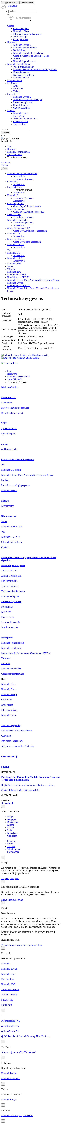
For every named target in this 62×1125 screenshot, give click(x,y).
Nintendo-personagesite (13, 565)
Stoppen (5, 878)
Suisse (10, 843)
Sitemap (5, 766)
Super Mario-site (9, 570)
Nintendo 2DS (14, 272)
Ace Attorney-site (9, 627)
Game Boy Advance (17, 209)
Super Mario (7, 999)
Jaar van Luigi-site (10, 586)
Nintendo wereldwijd (11, 648)
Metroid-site (7, 606)
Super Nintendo (14, 154)
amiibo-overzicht (9, 449)
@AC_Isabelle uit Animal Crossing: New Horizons (25, 1036)
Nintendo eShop (9, 694)
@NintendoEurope (10, 1026)
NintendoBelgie (8, 1073)
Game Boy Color (15, 203)
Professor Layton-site (11, 601)
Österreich (12, 835)
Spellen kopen (8, 433)
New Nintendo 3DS (16, 274)
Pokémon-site (7, 617)
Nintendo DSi (13, 252)
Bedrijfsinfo (7, 637)
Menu (4, 168)
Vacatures (5, 658)
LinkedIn (5, 663)
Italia (9, 830)
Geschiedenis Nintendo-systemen (17, 459)
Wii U (10, 266)
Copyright (6, 735)
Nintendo (5, 963)
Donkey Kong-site (10, 596)
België (10, 816)
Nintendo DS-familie (11, 469)
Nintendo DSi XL (15, 258)
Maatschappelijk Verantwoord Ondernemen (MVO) (25, 653)
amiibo (4, 444)
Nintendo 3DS (14, 263)
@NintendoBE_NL (10, 1020)
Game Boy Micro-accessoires (27, 241)
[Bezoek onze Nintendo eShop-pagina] (20, 357)
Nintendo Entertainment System (22, 173)
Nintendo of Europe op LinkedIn (17, 1115)
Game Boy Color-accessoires (27, 206)
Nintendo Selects (9, 490)
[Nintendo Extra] (9, 363)
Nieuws (5, 500)
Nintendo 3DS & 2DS (11, 526)
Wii (9, 250)
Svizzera (11, 846)
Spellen (5, 480)
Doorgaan (14, 878)
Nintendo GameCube (17, 220)
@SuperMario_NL (10, 1031)
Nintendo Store (8, 684)
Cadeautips (6, 699)
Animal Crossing (9, 994)
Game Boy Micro (15, 239)
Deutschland (13, 822)
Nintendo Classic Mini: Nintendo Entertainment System (33, 280)
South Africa (13, 852)
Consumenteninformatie (12, 673)
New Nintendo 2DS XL (18, 285)
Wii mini (11, 269)
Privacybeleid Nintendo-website (16, 730)
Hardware (12, 149)
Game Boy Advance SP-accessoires (30, 231)
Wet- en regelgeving (11, 725)
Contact (5, 547)
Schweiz (11, 841)
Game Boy (12, 181)
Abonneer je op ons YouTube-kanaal (18, 1052)
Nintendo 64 (13, 195)
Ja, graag (18, 900)
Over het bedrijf (9, 756)
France (10, 827)
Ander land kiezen (13, 785)
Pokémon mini (14, 214)
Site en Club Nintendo (11, 542)
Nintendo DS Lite (15, 244)
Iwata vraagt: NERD (11, 668)
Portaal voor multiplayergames (15, 485)
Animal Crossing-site (11, 575)
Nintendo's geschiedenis (18, 151)
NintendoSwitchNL (10, 1078)
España (10, 825)
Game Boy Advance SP (18, 228)
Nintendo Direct (9, 689)
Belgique (11, 819)
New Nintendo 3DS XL (18, 277)
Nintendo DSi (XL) (10, 537)
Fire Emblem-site (9, 581)
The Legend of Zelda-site (13, 591)
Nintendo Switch (15, 282)
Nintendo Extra (8, 715)
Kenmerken (6, 402)
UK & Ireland (13, 849)
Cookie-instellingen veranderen (40, 785)
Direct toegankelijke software (15, 408)
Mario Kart (6, 1005)
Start (9, 146)
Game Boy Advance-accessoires (28, 211)
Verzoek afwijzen (9, 945)
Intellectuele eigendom (12, 741)
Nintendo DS (13, 233)
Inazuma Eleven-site (10, 622)
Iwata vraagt (7, 704)
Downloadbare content (12, 413)
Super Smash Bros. (10, 989)
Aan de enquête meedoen (30, 945)
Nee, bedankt (7, 900)
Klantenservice (8, 516)
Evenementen (7, 506)
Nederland (12, 833)
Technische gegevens (23, 179)
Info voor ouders (9, 710)
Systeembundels (9, 428)
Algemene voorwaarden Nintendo (17, 746)
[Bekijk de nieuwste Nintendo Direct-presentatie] (25, 355)
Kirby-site (6, 612)
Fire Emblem (7, 979)
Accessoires (19, 176)
